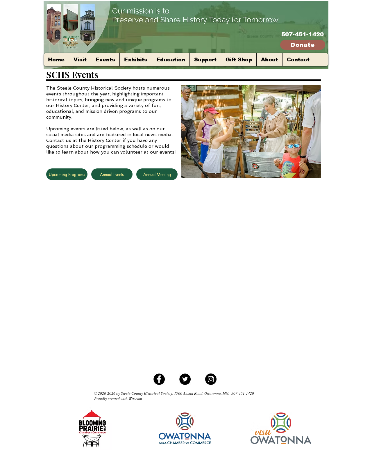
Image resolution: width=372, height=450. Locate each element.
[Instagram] (211, 379)
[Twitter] (185, 379)
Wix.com (135, 398)
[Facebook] (159, 379)
